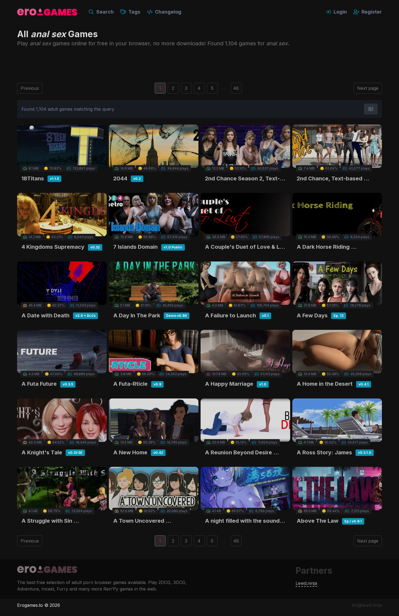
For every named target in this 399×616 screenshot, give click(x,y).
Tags (134, 12)
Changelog (168, 12)
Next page (367, 88)
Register (372, 12)
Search (105, 12)
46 (236, 88)
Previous (30, 88)
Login (340, 12)
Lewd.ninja (306, 583)
